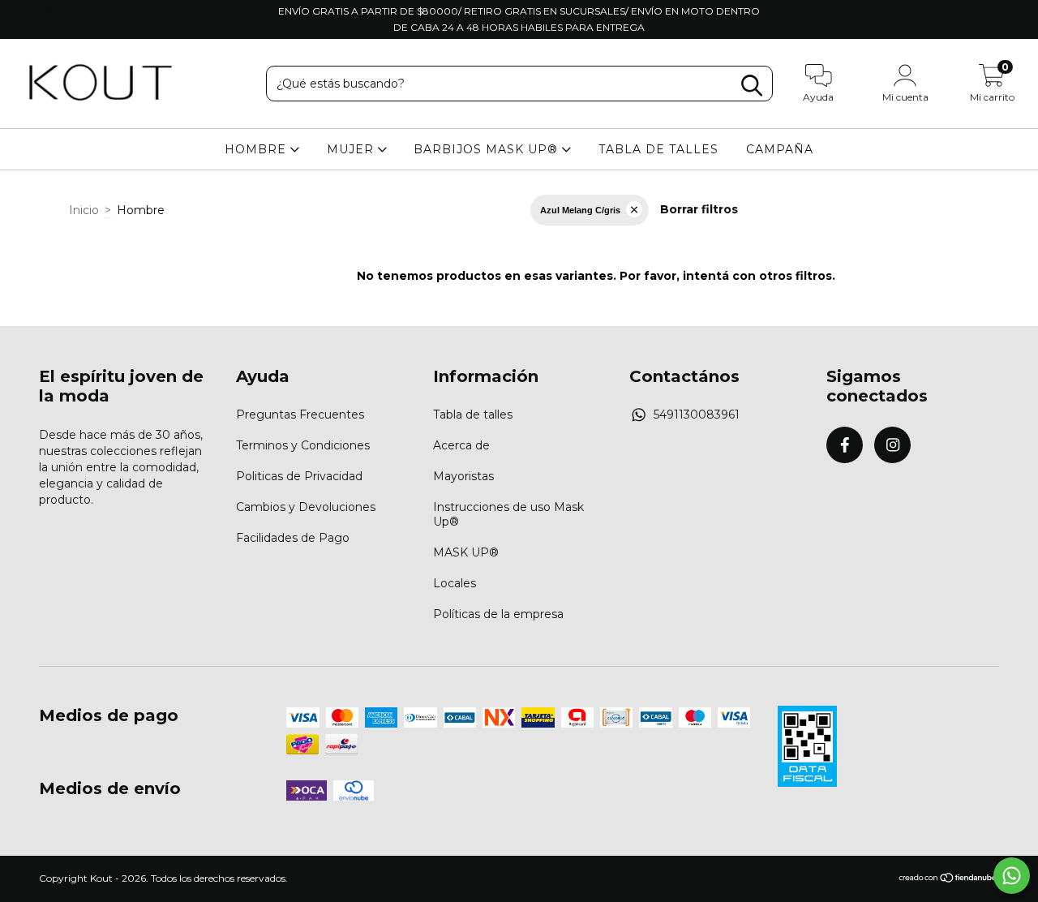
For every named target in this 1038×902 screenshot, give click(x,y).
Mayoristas (463, 476)
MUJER (352, 149)
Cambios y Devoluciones (305, 507)
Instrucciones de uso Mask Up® (508, 514)
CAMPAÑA (779, 149)
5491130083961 (697, 414)
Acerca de (461, 445)
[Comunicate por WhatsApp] (1011, 875)
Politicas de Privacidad (299, 476)
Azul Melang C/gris (580, 210)
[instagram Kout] (46, 11)
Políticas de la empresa (498, 614)
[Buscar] (751, 86)
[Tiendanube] (948, 880)
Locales (454, 583)
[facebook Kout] (23, 11)
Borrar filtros (699, 209)
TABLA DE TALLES (658, 149)
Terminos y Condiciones (303, 445)
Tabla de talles (473, 414)
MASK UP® (466, 552)
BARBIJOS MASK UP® (488, 149)
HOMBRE (257, 149)
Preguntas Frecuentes (300, 414)
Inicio (84, 210)
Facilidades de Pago (293, 537)
